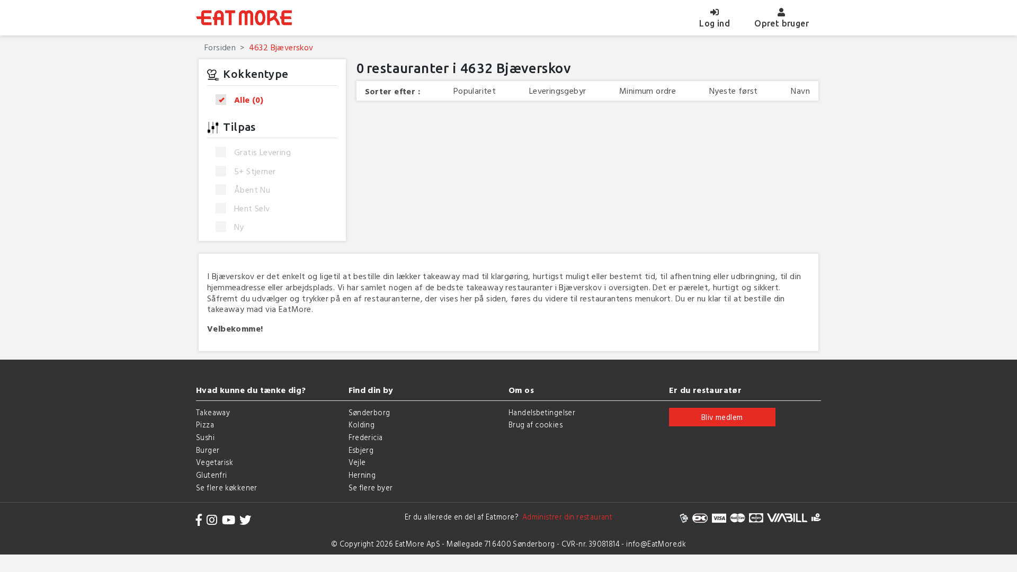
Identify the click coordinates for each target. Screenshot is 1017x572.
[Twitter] (245, 520)
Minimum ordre (647, 90)
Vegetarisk (214, 462)
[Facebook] (199, 520)
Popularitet (474, 90)
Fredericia (366, 437)
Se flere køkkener (226, 487)
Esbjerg (361, 449)
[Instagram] (212, 520)
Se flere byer (371, 487)
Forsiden (220, 47)
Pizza (205, 424)
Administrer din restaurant (565, 516)
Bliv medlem (722, 417)
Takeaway (213, 412)
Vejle (357, 462)
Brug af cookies (535, 424)
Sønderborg (369, 412)
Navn (800, 90)
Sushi (205, 437)
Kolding (362, 424)
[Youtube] (228, 520)
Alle (248, 99)
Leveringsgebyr (557, 90)
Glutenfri (211, 474)
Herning (362, 474)
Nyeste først (733, 90)
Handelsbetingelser (541, 412)
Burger (207, 449)
